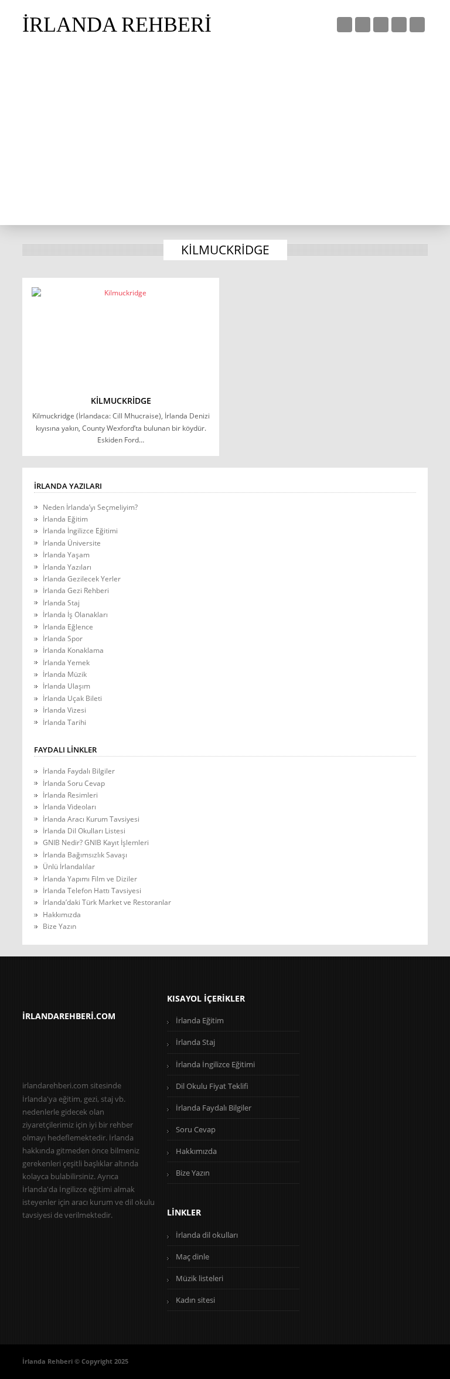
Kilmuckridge (121, 400)
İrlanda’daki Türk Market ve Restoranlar (107, 902)
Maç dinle (192, 1256)
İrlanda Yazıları (67, 567)
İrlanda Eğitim (65, 519)
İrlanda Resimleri (70, 795)
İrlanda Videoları (69, 807)
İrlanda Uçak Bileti (72, 698)
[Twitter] (344, 24)
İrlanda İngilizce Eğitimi (80, 531)
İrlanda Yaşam (66, 555)
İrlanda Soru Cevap (74, 783)
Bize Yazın (59, 926)
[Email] (417, 24)
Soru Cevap (196, 1129)
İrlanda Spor (63, 638)
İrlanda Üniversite (72, 543)
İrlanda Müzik (65, 674)
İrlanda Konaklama (73, 650)
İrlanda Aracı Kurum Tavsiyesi (91, 819)
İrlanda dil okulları (207, 1235)
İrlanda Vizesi (64, 710)
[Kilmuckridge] (121, 336)
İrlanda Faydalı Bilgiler (79, 771)
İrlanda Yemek (66, 663)
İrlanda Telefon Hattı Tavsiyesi (92, 891)
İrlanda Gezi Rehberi (76, 590)
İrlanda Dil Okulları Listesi (84, 831)
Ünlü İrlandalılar (69, 866)
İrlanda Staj (61, 603)
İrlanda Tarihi (64, 722)
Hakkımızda (62, 915)
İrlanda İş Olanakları (75, 614)
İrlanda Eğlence (68, 627)
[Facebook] (362, 24)
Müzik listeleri (199, 1278)
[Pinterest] (380, 24)
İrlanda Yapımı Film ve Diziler (90, 879)
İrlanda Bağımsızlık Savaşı (85, 855)
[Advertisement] (225, 137)
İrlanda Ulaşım (66, 686)
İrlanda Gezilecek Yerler (82, 579)
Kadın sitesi (195, 1300)
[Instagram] (399, 24)
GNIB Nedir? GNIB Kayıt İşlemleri (96, 842)
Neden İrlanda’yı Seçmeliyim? (90, 507)
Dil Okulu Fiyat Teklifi (212, 1086)
